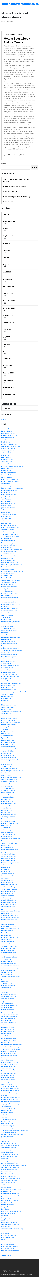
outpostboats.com (7, 736)
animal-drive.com (6, 990)
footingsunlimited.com (8, 1075)
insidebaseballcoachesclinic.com (11, 1189)
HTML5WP (30, 1274)
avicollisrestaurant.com (8, 952)
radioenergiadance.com (8, 521)
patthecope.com (6, 979)
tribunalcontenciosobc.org (9, 779)
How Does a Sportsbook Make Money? (17, 197)
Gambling (6, 408)
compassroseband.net (8, 985)
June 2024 (7, 257)
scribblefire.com (6, 714)
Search (3, 163)
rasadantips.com (6, 457)
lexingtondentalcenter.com (10, 676)
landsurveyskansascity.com (10, 1071)
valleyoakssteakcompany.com (11, 968)
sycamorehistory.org (7, 1126)
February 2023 (8, 373)
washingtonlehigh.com (8, 1108)
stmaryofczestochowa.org (10, 849)
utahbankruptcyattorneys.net (10, 604)
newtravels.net (6, 470)
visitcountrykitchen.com (9, 889)
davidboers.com (6, 1020)
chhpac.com (5, 1233)
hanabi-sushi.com (7, 1112)
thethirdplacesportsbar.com (10, 1145)
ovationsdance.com (7, 696)
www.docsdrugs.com (8, 1080)
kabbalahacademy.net (8, 657)
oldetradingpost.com (8, 554)
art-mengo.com (6, 871)
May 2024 (6, 265)
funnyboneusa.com (7, 924)
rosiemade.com (6, 639)
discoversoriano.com (8, 755)
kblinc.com (4, 633)
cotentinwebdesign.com (9, 551)
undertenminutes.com (8, 453)
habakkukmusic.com (7, 1031)
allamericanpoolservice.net (9, 685)
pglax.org (4, 909)
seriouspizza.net (6, 983)
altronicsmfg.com (6, 462)
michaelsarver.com (7, 668)
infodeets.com (6, 442)
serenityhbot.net (6, 1036)
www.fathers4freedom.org (10, 1047)
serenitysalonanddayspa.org (10, 446)
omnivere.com (5, 455)
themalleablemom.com (8, 856)
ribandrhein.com (6, 698)
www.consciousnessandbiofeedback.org (14, 1130)
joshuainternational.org (8, 1038)
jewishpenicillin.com (7, 687)
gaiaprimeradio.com (7, 874)
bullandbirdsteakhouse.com (10, 1088)
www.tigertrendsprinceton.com (11, 1045)
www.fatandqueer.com (8, 1066)
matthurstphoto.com (8, 1185)
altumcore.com (6, 988)
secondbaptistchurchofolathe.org (12, 1229)
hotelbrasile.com (6, 538)
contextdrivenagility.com (9, 843)
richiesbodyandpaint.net (9, 435)
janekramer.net (6, 867)
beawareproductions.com (9, 841)
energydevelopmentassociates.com (12, 571)
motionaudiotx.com (7, 1237)
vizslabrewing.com (7, 624)
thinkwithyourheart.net (8, 602)
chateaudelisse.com (7, 530)
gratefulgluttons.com (8, 742)
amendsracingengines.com (10, 1062)
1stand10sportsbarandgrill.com (11, 650)
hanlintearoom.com (7, 1205)
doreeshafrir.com (6, 836)
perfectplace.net (6, 709)
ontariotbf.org (5, 484)
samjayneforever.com (8, 1183)
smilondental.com (7, 659)
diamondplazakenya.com (9, 1169)
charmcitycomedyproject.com (10, 839)
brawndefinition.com (8, 793)
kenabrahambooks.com (8, 803)
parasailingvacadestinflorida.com (11, 1196)
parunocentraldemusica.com (10, 1163)
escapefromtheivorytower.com (11, 580)
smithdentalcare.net (7, 1248)
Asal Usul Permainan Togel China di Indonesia (16, 181)
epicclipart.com (6, 505)
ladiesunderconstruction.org (10, 556)
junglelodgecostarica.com (9, 885)
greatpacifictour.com (8, 942)
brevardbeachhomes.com (9, 578)
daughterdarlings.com (8, 440)
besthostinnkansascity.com (10, 1246)
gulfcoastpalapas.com (8, 1003)
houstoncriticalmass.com (9, 768)
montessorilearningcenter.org (10, 1178)
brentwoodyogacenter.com (10, 1099)
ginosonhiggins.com (7, 896)
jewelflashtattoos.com (8, 497)
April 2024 (7, 272)
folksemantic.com (7, 615)
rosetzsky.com (6, 825)
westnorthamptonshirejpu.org (10, 536)
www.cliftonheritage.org (9, 1093)
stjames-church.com (7, 832)
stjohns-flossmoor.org (8, 922)
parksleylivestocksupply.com (10, 722)
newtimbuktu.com (7, 459)
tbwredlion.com (6, 1172)
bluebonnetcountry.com (8, 503)
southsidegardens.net (8, 1139)
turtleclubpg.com (6, 939)
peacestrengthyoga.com (9, 1055)
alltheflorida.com (6, 1187)
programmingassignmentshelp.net (12, 466)
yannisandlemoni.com (8, 628)
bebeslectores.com (7, 558)
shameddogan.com (7, 1009)
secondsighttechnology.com (10, 665)
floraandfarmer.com (7, 573)
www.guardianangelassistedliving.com (13, 1165)
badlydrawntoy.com (7, 1027)
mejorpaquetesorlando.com (10, 648)
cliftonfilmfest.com (7, 595)
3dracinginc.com (6, 766)
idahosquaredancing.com (9, 611)
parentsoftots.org (7, 1012)
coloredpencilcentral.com (9, 593)
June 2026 (7, 214)
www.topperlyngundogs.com (10, 1049)
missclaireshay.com (7, 429)
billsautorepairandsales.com (10, 1174)
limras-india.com (6, 431)
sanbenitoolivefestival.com (10, 749)
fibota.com (4, 1158)
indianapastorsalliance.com (10, 966)
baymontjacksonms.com (9, 904)
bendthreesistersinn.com (9, 920)
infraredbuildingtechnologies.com (11, 565)
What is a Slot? (8, 202)
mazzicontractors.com (8, 1143)
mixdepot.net (5, 1121)
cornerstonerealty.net (8, 1128)
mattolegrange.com (7, 882)
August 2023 (7, 330)
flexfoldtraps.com (7, 1060)
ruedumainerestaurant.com (10, 823)
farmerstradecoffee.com (9, 1016)
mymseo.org (5, 1231)
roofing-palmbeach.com (9, 587)
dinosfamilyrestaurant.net (9, 562)
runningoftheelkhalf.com (9, 1051)
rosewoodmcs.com (7, 1123)
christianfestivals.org (8, 887)
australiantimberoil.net (8, 560)
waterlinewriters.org (7, 1007)
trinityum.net (5, 1141)
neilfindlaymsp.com (7, 950)
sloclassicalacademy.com (9, 782)
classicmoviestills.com (8, 751)
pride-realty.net (6, 1198)
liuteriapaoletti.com (7, 913)
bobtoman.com (6, 512)
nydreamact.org (6, 492)
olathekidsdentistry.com (9, 643)
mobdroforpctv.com (7, 744)
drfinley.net (5, 1215)
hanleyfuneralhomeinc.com (10, 646)
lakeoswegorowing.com (9, 1222)
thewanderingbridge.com (9, 854)
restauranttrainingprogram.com (11, 683)
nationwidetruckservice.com (10, 937)
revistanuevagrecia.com (9, 830)
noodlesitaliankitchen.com (9, 490)
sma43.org (4, 1095)
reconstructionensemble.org (10, 928)
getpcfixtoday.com (7, 499)
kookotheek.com (6, 523)
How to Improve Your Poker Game (15, 187)
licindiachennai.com (7, 437)
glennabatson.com (7, 786)
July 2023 (6, 337)
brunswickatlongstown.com (10, 863)
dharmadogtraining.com (9, 1235)
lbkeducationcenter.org (8, 705)
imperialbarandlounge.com (9, 597)
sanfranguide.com (7, 762)
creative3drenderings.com (9, 1014)
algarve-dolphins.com (8, 891)
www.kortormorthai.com (9, 1064)
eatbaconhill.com (6, 464)
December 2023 (9, 301)
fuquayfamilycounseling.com (10, 1224)
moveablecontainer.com (9, 545)
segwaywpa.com (7, 1001)
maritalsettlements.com (9, 900)
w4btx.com (5, 652)
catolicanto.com (6, 703)
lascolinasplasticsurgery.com (10, 1091)
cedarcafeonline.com (8, 448)
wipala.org (4, 729)
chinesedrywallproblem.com (10, 917)
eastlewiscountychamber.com (11, 777)
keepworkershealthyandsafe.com (12, 488)
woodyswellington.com (8, 1150)
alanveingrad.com (7, 893)
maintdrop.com (6, 510)
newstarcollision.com (8, 661)
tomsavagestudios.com (8, 690)
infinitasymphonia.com (8, 814)
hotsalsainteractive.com (9, 444)
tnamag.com (5, 992)
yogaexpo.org (5, 716)
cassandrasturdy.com (8, 746)
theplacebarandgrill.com (9, 957)
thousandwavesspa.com (9, 946)
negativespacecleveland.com (10, 911)
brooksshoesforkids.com (9, 994)
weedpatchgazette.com (9, 630)
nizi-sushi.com (5, 869)
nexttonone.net (6, 1034)
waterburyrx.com (6, 959)
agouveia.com (5, 1226)
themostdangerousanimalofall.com (12, 771)
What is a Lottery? (10, 192)
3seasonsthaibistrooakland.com (11, 711)
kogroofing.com (6, 516)
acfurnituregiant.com (8, 451)
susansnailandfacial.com (9, 1040)
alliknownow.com (6, 775)
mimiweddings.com (7, 1244)
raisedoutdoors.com (7, 600)
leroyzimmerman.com (8, 1213)
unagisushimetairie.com (8, 494)
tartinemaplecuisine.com (9, 865)
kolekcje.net (5, 700)
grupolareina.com (6, 547)
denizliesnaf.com (6, 974)
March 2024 (7, 279)
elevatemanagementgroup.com (11, 1211)
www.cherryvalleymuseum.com (11, 549)
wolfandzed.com (6, 1115)
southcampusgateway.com (10, 527)
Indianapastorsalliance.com (11, 4)
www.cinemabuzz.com (8, 1119)
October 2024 (8, 229)
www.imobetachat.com (9, 1023)
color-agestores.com (8, 727)
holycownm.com (6, 935)
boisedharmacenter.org (8, 725)
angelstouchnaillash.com (9, 654)
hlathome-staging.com (8, 672)
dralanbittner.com (7, 626)
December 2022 (9, 387)
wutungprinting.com (7, 898)
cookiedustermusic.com (8, 926)
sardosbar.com (6, 617)
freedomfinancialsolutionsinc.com (12, 1058)
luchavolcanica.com (7, 933)
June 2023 (7, 344)
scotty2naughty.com (8, 834)
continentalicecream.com (9, 795)
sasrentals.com (6, 663)
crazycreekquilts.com (8, 797)
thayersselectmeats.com (9, 996)
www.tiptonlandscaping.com (10, 1102)
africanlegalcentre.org (8, 817)
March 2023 (7, 366)
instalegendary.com (7, 486)
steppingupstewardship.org (10, 1104)
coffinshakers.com (7, 847)
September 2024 (9, 236)
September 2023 (9, 322)
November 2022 (9, 394)
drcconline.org (5, 955)
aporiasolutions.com (7, 999)
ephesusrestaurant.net (8, 1148)
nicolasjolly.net (6, 812)
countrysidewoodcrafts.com (10, 479)
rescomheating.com (7, 1242)
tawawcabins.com (7, 613)
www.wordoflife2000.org (9, 608)
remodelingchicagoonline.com (10, 1097)
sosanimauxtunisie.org (8, 514)
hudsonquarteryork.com (9, 1156)
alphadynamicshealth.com (9, 1200)
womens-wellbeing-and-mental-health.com (15, 692)
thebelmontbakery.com (8, 475)
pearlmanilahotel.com (8, 508)
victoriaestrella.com (7, 944)
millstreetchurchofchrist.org (10, 1194)
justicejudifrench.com (8, 852)
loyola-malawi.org (7, 731)
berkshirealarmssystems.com (10, 622)
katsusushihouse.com (8, 819)
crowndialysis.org (7, 681)
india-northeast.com (7, 584)
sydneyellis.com (6, 679)
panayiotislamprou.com (8, 525)
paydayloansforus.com (8, 473)
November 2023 (9, 308)
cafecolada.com (6, 753)
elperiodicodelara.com (8, 433)
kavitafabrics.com (7, 931)
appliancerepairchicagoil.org (10, 481)
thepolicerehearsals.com (9, 773)
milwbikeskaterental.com (9, 902)
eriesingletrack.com (7, 635)
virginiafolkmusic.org (7, 694)
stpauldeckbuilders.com (8, 1073)
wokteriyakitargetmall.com (9, 674)
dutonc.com (5, 878)
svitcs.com (4, 981)
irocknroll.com (5, 606)
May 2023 (6, 351)
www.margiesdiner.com (9, 1082)
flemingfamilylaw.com (8, 1218)
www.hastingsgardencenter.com (12, 1134)
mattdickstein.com (7, 1025)
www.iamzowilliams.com (9, 1132)
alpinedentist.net (6, 519)
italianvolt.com (6, 619)
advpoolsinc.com (6, 961)
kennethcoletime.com (8, 858)
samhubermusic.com (7, 1253)
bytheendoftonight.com (9, 738)
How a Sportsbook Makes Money (17, 40)
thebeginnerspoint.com (8, 757)
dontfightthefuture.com (8, 589)
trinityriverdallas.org (7, 707)
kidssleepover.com (7, 468)
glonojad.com (5, 828)
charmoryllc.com (6, 764)
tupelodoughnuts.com (8, 641)
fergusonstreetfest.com (9, 1180)
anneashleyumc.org (7, 1069)
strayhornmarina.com (8, 788)
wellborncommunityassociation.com (12, 532)
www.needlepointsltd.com (9, 1086)
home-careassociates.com (9, 718)
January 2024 (8, 293)
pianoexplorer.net (7, 1137)
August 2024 (7, 243)
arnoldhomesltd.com (7, 591)
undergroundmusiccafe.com (10, 1251)
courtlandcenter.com (8, 948)
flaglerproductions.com (8, 790)
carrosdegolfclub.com (8, 569)
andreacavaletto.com (8, 720)
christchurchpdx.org (7, 801)
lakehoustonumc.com (8, 1029)
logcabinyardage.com (8, 1018)
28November (12, 155)
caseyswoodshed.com (8, 970)
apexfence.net (6, 1255)
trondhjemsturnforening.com (10, 1167)
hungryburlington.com (8, 860)
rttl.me (3, 1240)
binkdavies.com (6, 799)
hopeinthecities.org (7, 740)
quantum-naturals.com (8, 1176)
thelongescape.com (7, 880)
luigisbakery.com (6, 1110)
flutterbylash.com (7, 1202)
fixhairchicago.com (7, 972)
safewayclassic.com (7, 477)
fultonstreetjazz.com (8, 540)
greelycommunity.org (8, 821)
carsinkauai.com (6, 1191)
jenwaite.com (5, 1209)
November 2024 (9, 221)
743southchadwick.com (9, 582)
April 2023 (7, 358)
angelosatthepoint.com (8, 963)
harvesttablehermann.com (9, 567)
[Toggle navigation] (36, 4)
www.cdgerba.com (7, 1161)
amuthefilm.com (6, 808)
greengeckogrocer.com (8, 670)
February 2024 (8, 286)
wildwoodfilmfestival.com (9, 534)
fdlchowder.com (6, 1084)
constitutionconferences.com (10, 977)
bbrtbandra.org (6, 501)
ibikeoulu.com (5, 845)
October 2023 (8, 315)
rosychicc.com (5, 733)
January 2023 (8, 380)
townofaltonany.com (8, 906)
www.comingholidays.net (9, 760)
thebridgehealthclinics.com (9, 1005)
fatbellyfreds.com (7, 1152)
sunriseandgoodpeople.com (10, 915)
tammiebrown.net (7, 876)
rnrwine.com (5, 1220)
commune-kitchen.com (8, 806)
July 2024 (6, 250)
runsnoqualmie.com (7, 1077)
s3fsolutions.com (6, 576)
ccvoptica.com (6, 1106)
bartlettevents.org (7, 543)
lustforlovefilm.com (7, 810)
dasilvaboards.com (7, 784)
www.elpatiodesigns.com (9, 1154)
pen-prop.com (5, 1042)
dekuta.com (5, 1117)
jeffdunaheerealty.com (8, 1053)
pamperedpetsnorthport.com (10, 637)
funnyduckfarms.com (8, 1207)
